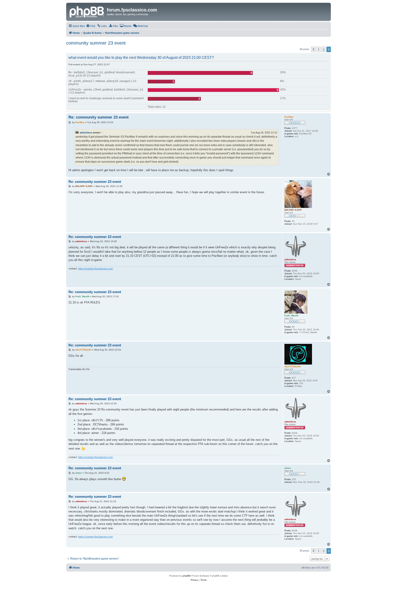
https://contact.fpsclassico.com (95, 268)
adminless (86, 132)
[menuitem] (90, 26)
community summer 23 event (96, 42)
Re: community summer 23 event (98, 117)
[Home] (87, 11)
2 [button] (323, 49)
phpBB (186, 576)
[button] (313, 49)
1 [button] (318, 49)
